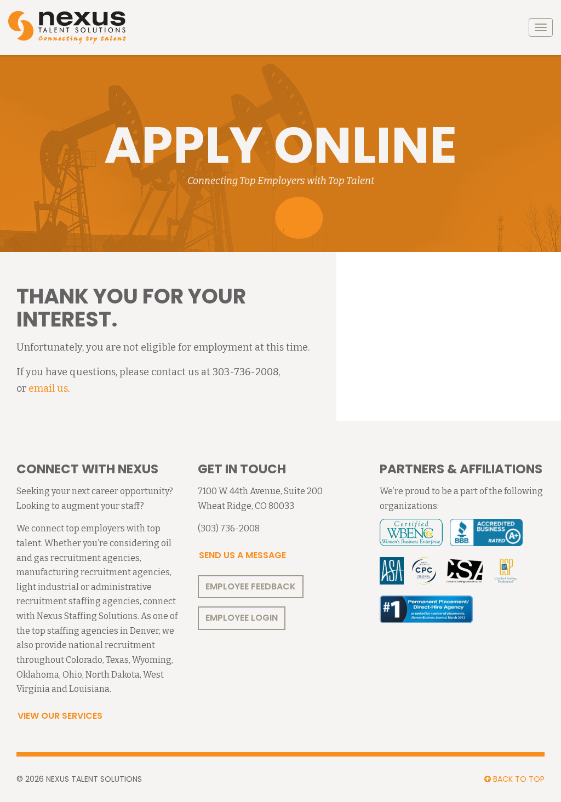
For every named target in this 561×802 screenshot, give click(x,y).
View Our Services (60, 715)
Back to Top (518, 779)
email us (48, 388)
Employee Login (241, 617)
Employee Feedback (250, 586)
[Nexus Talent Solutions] (67, 27)
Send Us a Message (242, 555)
